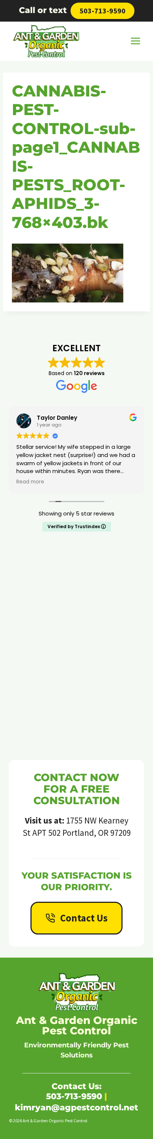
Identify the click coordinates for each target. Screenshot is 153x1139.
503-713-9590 (102, 10)
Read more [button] (30, 482)
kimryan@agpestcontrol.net (76, 1107)
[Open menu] (135, 41)
